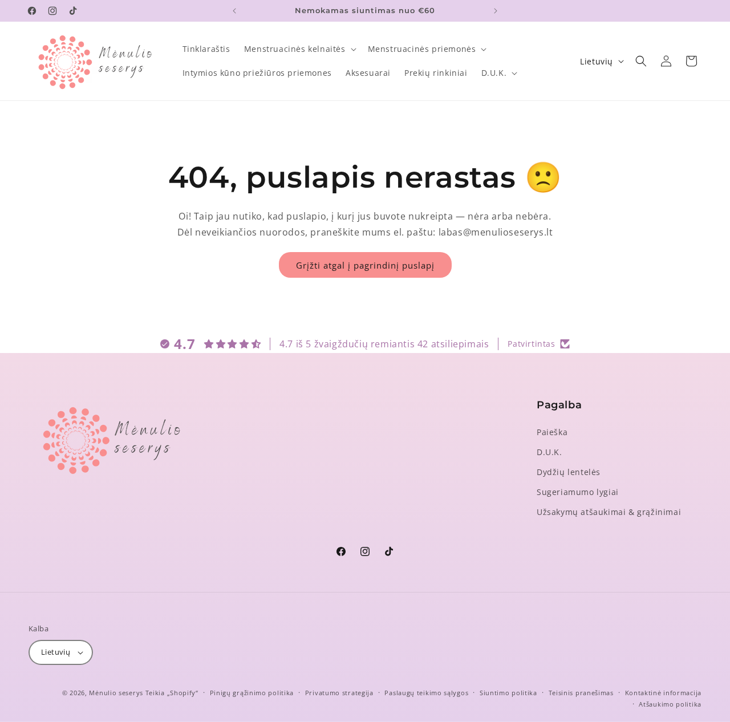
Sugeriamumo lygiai (578, 491)
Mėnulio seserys (116, 692)
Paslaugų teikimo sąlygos (426, 692)
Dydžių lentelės (569, 472)
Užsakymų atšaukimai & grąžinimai (609, 511)
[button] (299, 49)
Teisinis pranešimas (581, 692)
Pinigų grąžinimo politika (252, 692)
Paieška (552, 432)
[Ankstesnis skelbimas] (234, 11)
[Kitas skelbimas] (495, 11)
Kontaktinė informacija (663, 692)
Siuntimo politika (508, 692)
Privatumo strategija (339, 692)
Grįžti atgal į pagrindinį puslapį (365, 265)
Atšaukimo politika (670, 704)
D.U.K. (549, 452)
